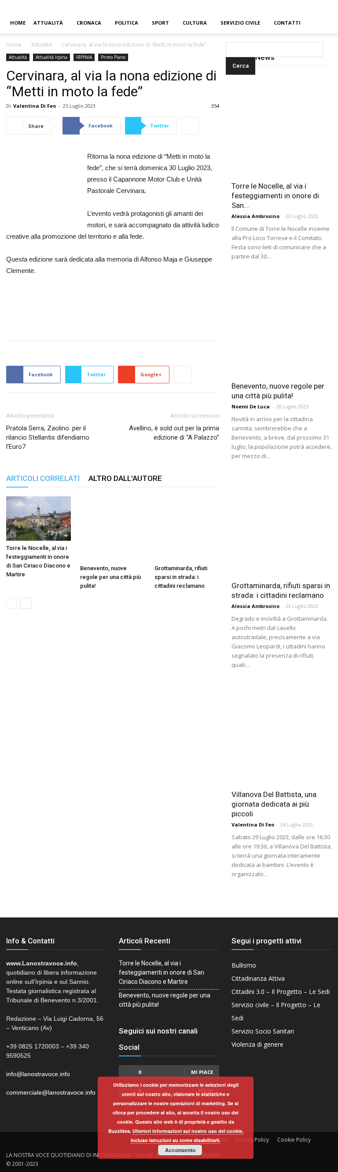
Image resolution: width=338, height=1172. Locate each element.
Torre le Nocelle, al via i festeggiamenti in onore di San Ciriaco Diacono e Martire (161, 972)
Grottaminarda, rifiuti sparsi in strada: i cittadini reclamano (180, 577)
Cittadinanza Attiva (258, 978)
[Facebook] (301, 6)
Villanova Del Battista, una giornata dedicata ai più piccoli (273, 804)
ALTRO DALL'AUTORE (125, 478)
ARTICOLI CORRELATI (43, 478)
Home (18, 22)
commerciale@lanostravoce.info (51, 1092)
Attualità (48, 22)
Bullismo (243, 965)
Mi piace (202, 1072)
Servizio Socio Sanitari (262, 1031)
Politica (126, 22)
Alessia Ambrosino (255, 216)
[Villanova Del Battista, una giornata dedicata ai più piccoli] (281, 734)
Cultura (195, 22)
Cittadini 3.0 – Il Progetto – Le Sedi (280, 991)
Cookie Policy (294, 1139)
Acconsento (180, 1150)
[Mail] (316, 6)
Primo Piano (113, 57)
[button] (227, 23)
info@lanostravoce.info (38, 1073)
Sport (160, 22)
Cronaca (89, 22)
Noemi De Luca (250, 406)
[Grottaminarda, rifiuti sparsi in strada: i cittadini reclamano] (186, 528)
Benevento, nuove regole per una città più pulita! (110, 577)
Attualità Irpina (51, 57)
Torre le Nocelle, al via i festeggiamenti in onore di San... (275, 196)
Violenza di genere (257, 1044)
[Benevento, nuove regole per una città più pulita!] (112, 528)
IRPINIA (84, 57)
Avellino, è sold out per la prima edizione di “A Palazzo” (174, 432)
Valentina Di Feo (34, 105)
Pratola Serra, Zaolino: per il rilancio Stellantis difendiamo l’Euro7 (47, 437)
